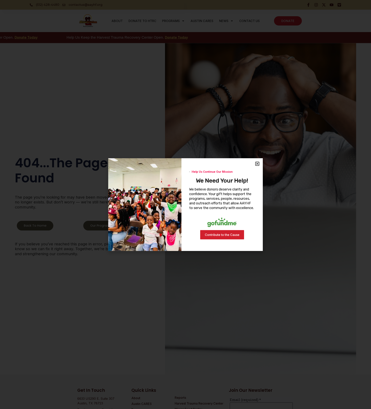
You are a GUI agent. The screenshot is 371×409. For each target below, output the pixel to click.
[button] (257, 163)
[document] (185, 204)
